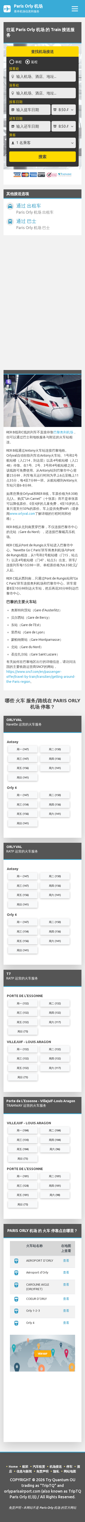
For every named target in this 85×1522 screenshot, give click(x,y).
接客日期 (15, 102)
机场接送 (56, 1466)
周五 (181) (23, 1194)
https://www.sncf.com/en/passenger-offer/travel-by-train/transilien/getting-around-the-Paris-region (40, 677)
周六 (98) (55, 1194)
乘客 (12, 135)
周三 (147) (23, 758)
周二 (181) (55, 1176)
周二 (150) (55, 749)
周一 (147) (23, 749)
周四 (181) (55, 1185)
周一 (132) (23, 1003)
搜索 (42, 156)
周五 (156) (23, 767)
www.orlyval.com (22, 513)
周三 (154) (23, 804)
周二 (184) (55, 1130)
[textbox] (42, 76)
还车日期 (15, 118)
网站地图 (70, 1471)
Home (13, 1466)
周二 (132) (55, 1003)
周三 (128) (23, 1185)
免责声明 (42, 1471)
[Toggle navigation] (74, 9)
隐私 (56, 1471)
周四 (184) (55, 1139)
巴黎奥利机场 (63, 432)
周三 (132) (23, 1012)
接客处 (14, 68)
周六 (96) (55, 1149)
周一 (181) (23, 1176)
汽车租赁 (39, 1466)
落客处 (14, 85)
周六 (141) (55, 767)
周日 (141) (23, 777)
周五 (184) (23, 1149)
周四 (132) (55, 1012)
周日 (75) (22, 1031)
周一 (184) (23, 1130)
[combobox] (42, 74)
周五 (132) (23, 1022)
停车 (69, 1466)
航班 (25, 1466)
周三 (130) (23, 1139)
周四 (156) (55, 758)
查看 (66, 1260)
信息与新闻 (24, 1471)
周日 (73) (22, 1077)
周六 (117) (55, 1022)
